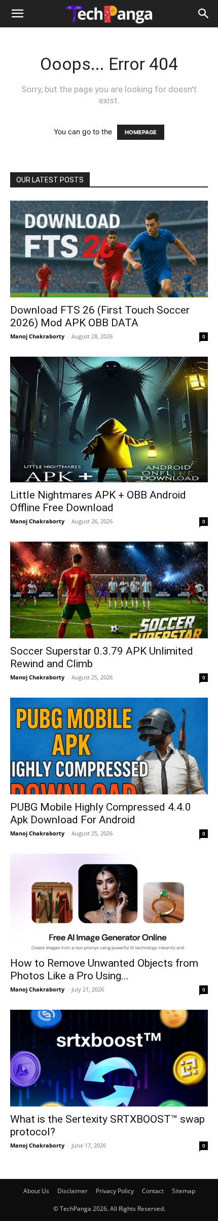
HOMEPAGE (141, 132)
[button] (17, 13)
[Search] (204, 13)
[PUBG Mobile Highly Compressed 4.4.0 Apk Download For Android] (109, 746)
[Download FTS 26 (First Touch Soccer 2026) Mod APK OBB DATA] (109, 249)
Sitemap (183, 1191)
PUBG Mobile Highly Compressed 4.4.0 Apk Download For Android (100, 813)
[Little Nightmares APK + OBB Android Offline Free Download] (109, 419)
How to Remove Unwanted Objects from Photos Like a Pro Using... (104, 969)
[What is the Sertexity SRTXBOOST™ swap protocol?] (109, 1058)
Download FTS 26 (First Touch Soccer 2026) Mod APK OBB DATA (100, 316)
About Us (36, 1191)
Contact (153, 1191)
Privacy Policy (115, 1191)
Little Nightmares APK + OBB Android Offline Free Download (98, 501)
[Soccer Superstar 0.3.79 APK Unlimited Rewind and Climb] (109, 590)
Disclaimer (72, 1191)
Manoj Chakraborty (37, 336)
